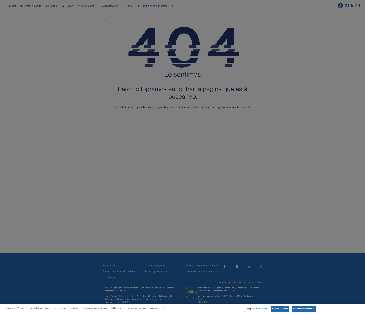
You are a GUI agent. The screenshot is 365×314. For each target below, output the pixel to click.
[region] (182, 309)
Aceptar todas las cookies (303, 309)
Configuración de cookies (256, 309)
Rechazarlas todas (280, 309)
